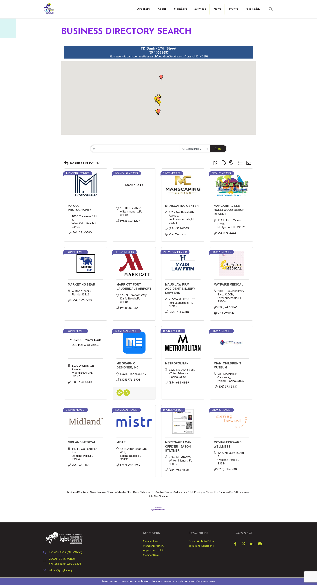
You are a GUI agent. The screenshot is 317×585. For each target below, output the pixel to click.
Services (200, 9)
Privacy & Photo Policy (201, 540)
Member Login (151, 540)
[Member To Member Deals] (119, 394)
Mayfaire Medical (228, 284)
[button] (159, 103)
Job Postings (197, 492)
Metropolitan (177, 363)
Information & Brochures (234, 492)
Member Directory (153, 545)
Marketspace (180, 492)
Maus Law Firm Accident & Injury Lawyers (180, 288)
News (217, 9)
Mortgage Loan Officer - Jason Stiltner (178, 446)
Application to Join (153, 550)
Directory (143, 9)
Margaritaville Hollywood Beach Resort (229, 210)
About (162, 9)
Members (180, 9)
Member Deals (151, 554)
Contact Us (212, 492)
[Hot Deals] (126, 394)
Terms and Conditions (201, 545)
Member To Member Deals (156, 492)
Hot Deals (133, 492)
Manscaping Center (182, 205)
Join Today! (253, 9)
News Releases (98, 492)
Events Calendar (117, 492)
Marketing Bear (81, 284)
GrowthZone (209, 581)
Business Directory (77, 492)
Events (233, 9)
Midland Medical (82, 442)
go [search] (220, 148)
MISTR (121, 442)
